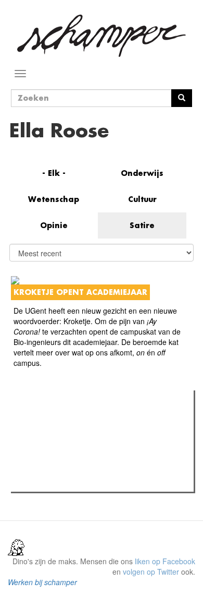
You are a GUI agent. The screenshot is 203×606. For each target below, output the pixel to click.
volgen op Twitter (151, 571)
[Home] (101, 36)
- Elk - (54, 173)
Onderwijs (142, 173)
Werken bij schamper (42, 582)
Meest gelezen (46, 422)
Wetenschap (53, 199)
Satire (142, 225)
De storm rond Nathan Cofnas (80, 467)
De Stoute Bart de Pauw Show (80, 481)
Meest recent (105, 422)
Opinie (54, 225)
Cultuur (142, 199)
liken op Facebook (165, 561)
